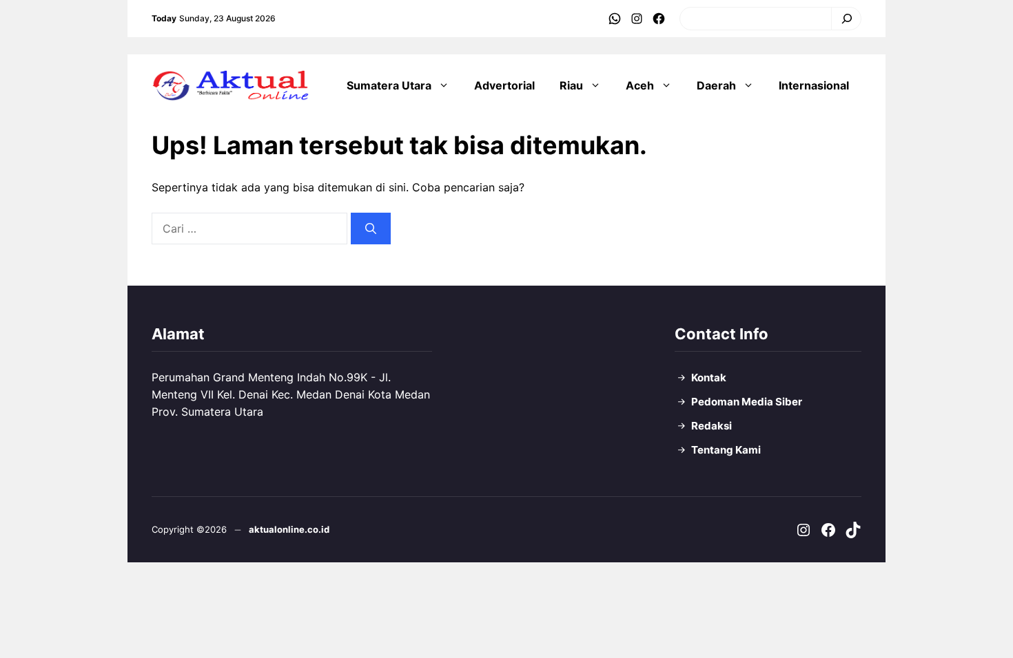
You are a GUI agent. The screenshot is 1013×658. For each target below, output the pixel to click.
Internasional (814, 85)
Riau (571, 85)
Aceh (640, 85)
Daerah (716, 85)
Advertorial (504, 85)
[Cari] (843, 19)
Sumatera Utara (389, 85)
